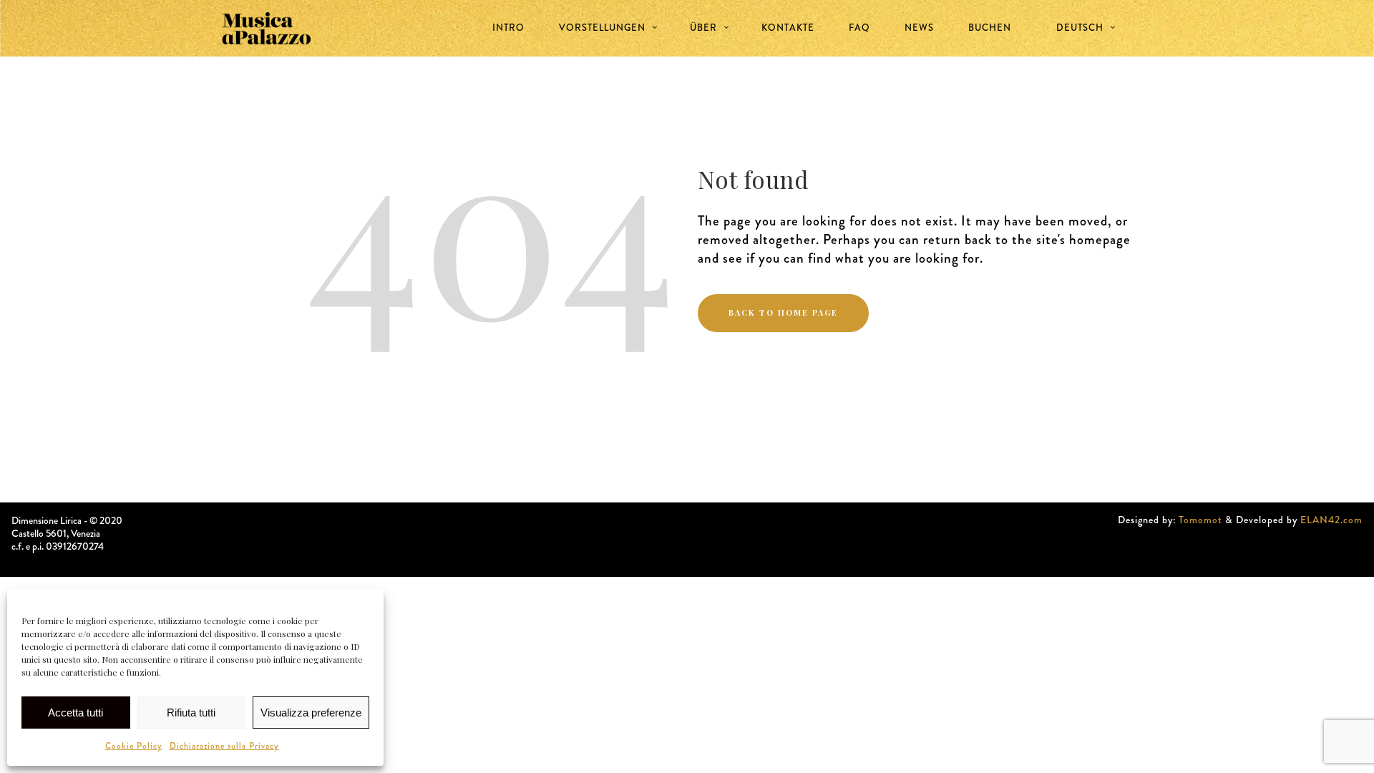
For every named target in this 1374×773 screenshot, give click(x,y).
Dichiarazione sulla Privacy (224, 745)
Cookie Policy (133, 745)
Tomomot (1200, 519)
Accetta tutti (75, 712)
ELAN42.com (1331, 519)
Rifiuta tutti (191, 712)
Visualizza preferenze (310, 712)
